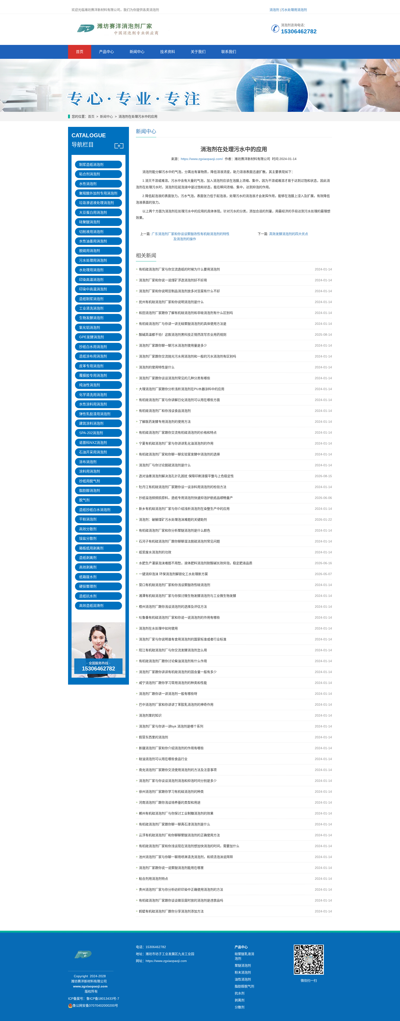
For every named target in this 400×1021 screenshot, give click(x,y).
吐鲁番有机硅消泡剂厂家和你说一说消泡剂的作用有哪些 (179, 617)
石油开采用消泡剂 (93, 452)
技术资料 (167, 52)
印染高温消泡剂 (91, 280)
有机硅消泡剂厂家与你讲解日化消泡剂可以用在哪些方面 (179, 400)
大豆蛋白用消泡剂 (93, 212)
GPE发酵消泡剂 (91, 337)
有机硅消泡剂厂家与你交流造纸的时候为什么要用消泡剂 (179, 269)
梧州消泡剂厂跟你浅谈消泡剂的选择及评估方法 (173, 606)
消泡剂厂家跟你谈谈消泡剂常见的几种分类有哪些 (174, 378)
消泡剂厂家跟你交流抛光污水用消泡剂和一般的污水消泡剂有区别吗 (187, 356)
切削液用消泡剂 (91, 232)
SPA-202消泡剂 (91, 433)
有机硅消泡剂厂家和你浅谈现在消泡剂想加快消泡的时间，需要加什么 (189, 846)
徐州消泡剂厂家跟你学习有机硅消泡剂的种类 (171, 791)
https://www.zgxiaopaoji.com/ (202, 159)
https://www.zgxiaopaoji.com (166, 961)
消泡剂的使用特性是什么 (157, 367)
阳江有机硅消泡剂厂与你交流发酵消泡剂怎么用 (173, 650)
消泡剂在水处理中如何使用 (158, 628)
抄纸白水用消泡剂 (93, 347)
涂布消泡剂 (88, 462)
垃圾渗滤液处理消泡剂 (96, 203)
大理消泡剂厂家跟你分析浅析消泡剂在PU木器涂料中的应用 (181, 389)
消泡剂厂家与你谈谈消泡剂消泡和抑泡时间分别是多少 (178, 781)
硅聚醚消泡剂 (89, 222)
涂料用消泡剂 (89, 471)
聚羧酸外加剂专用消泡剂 (98, 193)
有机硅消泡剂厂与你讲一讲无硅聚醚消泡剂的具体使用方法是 (182, 324)
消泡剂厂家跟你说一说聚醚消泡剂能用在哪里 (171, 868)
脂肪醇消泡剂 (89, 490)
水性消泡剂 (88, 184)
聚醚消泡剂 (243, 965)
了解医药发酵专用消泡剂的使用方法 (165, 421)
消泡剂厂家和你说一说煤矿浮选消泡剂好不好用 (173, 280)
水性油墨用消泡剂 (93, 241)
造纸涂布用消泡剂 (93, 356)
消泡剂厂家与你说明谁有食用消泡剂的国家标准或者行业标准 (182, 639)
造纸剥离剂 (88, 558)
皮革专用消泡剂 (91, 366)
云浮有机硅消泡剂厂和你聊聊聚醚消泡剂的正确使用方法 (179, 835)
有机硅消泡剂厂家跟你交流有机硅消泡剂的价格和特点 (178, 432)
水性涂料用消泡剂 (93, 404)
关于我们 (198, 52)
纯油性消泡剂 (89, 385)
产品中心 (106, 52)
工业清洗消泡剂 (91, 308)
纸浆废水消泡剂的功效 (155, 552)
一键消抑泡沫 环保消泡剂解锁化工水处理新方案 (173, 574)
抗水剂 (239, 993)
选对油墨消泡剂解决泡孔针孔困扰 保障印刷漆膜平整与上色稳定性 (186, 476)
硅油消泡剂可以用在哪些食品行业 (163, 759)
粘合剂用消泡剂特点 (153, 878)
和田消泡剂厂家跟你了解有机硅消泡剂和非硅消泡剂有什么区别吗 (186, 313)
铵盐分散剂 (88, 538)
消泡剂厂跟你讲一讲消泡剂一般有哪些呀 (168, 693)
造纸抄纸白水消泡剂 (94, 510)
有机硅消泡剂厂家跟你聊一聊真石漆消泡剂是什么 (174, 824)
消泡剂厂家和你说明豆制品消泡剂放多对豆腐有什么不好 (179, 291)
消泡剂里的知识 (150, 715)
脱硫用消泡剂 (89, 251)
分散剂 (239, 1007)
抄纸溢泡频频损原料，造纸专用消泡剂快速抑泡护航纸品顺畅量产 (186, 498)
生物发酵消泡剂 (91, 318)
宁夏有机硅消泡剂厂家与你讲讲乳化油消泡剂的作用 (176, 443)
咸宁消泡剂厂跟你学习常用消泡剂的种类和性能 (173, 683)
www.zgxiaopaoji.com (90, 986)
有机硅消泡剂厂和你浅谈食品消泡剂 (165, 411)
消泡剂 (274, 10)
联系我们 (228, 52)
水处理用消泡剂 (91, 270)
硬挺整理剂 (88, 586)
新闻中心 (137, 52)
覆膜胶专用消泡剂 (93, 375)
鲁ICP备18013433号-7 (102, 998)
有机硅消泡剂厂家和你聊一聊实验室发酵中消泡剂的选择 (179, 454)
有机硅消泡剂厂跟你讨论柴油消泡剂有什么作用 (173, 661)
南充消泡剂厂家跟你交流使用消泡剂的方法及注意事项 (178, 770)
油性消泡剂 (243, 979)
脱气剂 (84, 500)
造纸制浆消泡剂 (91, 299)
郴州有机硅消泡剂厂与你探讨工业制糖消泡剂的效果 (176, 813)
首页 (79, 52)
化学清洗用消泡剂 (93, 395)
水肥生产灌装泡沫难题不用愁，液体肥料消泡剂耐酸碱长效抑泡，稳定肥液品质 (195, 563)
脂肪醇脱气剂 (244, 986)
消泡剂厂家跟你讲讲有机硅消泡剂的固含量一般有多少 (178, 672)
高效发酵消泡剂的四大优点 (288, 234)
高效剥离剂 (88, 567)
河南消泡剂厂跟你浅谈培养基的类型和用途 (169, 802)
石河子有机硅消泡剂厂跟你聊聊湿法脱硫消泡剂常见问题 (179, 541)
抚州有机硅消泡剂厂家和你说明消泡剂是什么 (171, 302)
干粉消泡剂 (88, 519)
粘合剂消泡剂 (89, 174)
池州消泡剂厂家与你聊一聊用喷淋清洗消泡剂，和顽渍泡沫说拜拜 (186, 857)
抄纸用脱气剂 (89, 481)
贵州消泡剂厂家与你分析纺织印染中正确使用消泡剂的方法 (181, 889)
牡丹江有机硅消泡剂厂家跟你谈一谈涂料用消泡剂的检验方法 (182, 487)
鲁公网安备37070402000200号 (95, 1005)
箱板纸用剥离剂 (91, 548)
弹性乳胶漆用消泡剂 (94, 414)
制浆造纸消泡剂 (91, 164)
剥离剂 (239, 1000)
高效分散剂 (88, 529)
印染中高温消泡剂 (93, 289)
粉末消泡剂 (243, 972)
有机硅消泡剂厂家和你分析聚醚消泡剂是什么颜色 (174, 530)
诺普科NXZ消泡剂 (93, 443)
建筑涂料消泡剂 (91, 423)
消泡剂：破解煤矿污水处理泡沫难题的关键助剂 (173, 519)
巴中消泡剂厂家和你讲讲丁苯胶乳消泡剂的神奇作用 (176, 704)
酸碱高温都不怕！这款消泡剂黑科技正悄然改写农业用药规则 (182, 334)
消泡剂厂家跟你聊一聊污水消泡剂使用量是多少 (173, 345)
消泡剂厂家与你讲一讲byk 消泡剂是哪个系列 (171, 726)
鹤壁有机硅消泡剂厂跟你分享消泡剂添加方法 (171, 911)
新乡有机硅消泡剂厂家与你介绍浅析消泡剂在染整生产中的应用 (184, 508)
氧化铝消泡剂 (89, 327)
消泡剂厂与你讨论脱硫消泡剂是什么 (165, 465)
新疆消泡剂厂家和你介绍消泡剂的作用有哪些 (171, 748)
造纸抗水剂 (88, 596)
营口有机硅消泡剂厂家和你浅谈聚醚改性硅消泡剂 (174, 585)
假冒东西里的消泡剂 (153, 737)
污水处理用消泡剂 (294, 10)
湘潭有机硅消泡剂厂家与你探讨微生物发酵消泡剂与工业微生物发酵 (187, 596)
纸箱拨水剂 (88, 577)
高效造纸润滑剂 (91, 606)
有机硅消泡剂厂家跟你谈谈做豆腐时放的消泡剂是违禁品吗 (181, 900)
